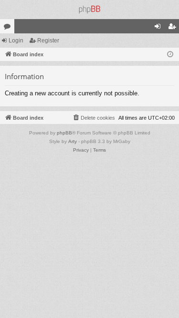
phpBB (64, 132)
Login (16, 40)
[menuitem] (93, 118)
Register (48, 40)
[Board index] (89, 9)
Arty (72, 141)
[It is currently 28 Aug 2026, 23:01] (170, 54)
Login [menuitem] (159, 28)
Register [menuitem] (173, 28)
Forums (9, 28)
